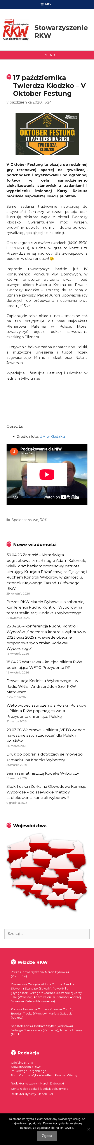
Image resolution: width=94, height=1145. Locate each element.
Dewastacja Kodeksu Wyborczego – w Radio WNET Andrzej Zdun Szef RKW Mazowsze (42, 686)
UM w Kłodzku (52, 436)
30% (43, 520)
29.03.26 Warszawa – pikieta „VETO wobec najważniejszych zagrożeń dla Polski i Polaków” (46, 735)
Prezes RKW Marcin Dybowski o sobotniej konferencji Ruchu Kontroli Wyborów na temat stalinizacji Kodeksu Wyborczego (45, 607)
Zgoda (47, 1136)
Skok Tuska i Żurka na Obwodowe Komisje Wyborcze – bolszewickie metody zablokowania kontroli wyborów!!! (46, 792)
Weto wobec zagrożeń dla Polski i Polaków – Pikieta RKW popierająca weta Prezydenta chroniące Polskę (47, 711)
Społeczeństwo (25, 520)
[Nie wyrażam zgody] (88, 1129)
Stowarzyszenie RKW (61, 32)
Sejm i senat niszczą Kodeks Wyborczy (43, 773)
